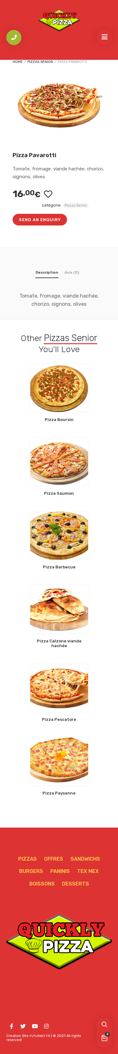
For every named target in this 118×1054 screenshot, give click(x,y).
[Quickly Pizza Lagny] (59, 20)
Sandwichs (85, 859)
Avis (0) (72, 272)
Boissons (42, 884)
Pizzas (27, 859)
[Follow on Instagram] (46, 1026)
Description (47, 272)
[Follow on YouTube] (35, 1026)
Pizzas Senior (40, 62)
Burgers (31, 871)
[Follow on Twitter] (23, 1026)
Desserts (75, 884)
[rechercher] (104, 1025)
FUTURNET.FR (40, 1036)
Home (18, 62)
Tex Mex (88, 871)
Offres (53, 859)
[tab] (47, 274)
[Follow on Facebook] (11, 1026)
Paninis (60, 871)
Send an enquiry (40, 219)
